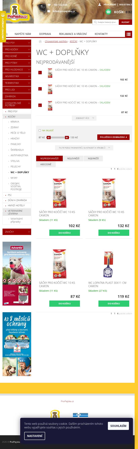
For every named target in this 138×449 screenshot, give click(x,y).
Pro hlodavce (14, 69)
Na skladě (48, 130)
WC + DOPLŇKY (20, 172)
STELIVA (15, 161)
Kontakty (101, 34)
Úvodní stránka (7, 34)
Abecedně (45, 164)
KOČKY (11, 116)
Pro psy (9, 42)
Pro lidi (10, 89)
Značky (9, 231)
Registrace (125, 4)
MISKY (14, 177)
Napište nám (23, 34)
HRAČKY (15, 138)
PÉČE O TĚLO (18, 132)
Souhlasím (118, 426)
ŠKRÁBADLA (17, 149)
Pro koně (11, 56)
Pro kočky (11, 49)
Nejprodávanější (49, 158)
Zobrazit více (82, 118)
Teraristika (12, 82)
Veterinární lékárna (15, 212)
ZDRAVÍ (15, 127)
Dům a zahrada (17, 200)
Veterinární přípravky (17, 220)
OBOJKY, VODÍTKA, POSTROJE (16, 186)
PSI (9, 195)
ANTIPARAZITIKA (19, 155)
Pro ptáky (11, 62)
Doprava (45, 34)
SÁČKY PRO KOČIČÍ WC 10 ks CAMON (82, 69)
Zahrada (10, 96)
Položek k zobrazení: (113, 137)
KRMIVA (15, 121)
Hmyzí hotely (16, 205)
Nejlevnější (73, 158)
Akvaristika (12, 76)
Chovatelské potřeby (13, 104)
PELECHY (16, 166)
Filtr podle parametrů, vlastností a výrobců (82, 147)
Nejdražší (93, 158)
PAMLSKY (16, 144)
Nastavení (34, 436)
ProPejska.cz (67, 401)
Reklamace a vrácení (73, 34)
